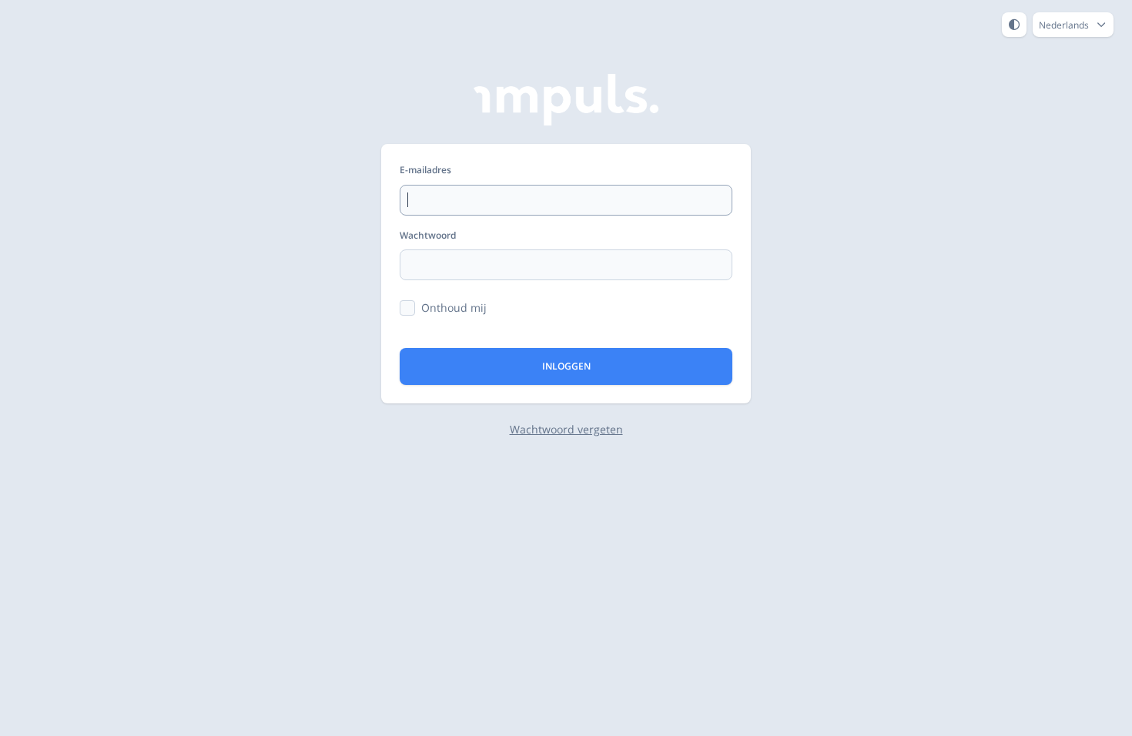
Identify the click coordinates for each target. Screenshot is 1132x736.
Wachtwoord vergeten (566, 429)
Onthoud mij (454, 307)
